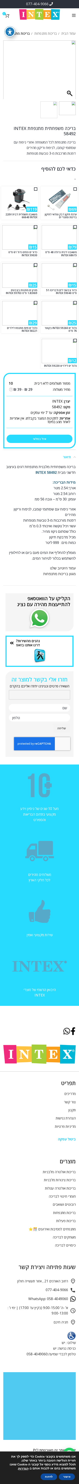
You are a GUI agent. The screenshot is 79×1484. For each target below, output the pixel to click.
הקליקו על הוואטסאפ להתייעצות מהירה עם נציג (43, 601)
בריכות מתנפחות (45, 33)
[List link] (39, 643)
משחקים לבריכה (64, 1237)
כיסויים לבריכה (65, 1245)
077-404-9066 (37, 4)
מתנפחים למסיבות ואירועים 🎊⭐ (52, 1229)
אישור (66, 1477)
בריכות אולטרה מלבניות (59, 1171)
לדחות (49, 1477)
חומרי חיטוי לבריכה (62, 1196)
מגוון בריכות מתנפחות (59, 574)
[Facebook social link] (73, 1032)
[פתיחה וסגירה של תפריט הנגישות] (10, 31)
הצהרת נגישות (66, 1118)
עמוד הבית (68, 33)
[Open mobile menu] (74, 15)
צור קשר (70, 1102)
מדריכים (70, 1093)
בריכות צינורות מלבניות (60, 1180)
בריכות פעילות (66, 1220)
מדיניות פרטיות (65, 1126)
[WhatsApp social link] (66, 1032)
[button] (8, 72)
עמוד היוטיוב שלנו (63, 568)
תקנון (72, 1110)
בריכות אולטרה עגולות (60, 1188)
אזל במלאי (39, 439)
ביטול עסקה (67, 1139)
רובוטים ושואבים (64, 1204)
